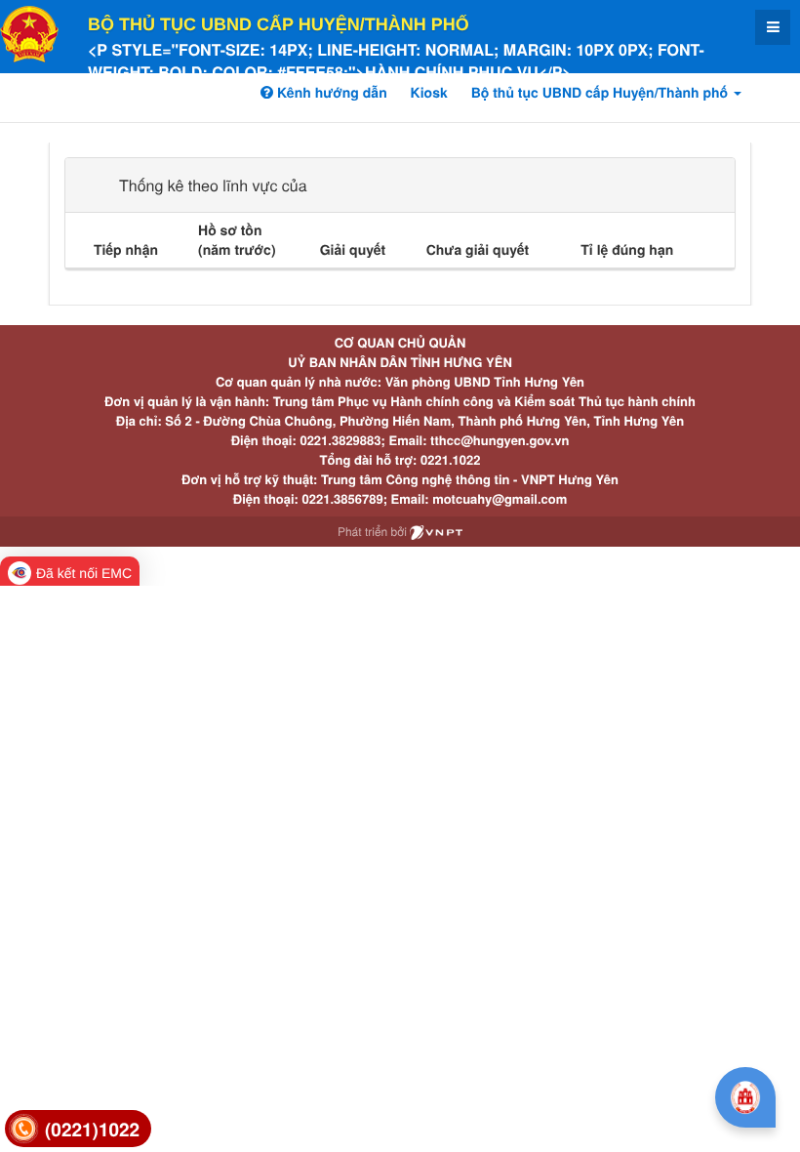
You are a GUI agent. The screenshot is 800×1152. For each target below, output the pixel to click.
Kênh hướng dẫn (329, 93)
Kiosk (429, 93)
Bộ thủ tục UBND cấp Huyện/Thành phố (278, 24)
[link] (78, 1129)
